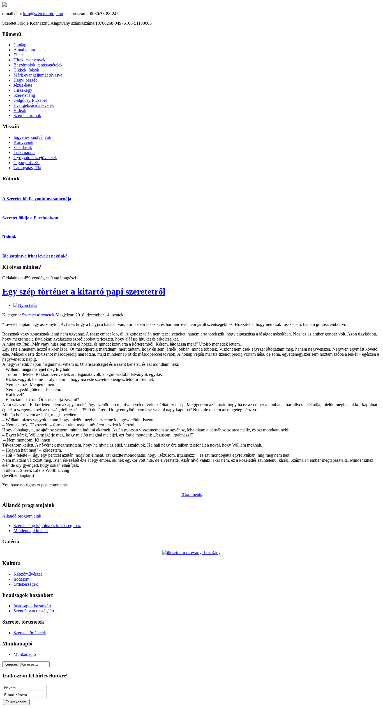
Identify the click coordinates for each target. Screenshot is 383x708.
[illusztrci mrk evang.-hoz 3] (191, 552)
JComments (191, 494)
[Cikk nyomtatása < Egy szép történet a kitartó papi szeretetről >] (25, 305)
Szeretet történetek (38, 314)
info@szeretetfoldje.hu (43, 13)
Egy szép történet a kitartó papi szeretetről (83, 291)
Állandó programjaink (21, 516)
